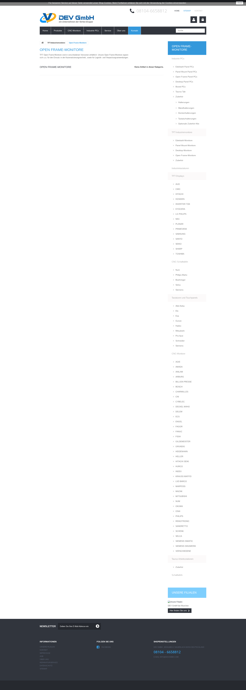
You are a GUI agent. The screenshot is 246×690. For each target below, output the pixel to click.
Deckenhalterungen (187, 113)
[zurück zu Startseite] (42, 43)
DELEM (178, 411)
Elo (176, 311)
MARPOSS (180, 486)
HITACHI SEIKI (182, 461)
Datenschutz (46, 666)
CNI (177, 397)
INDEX (178, 471)
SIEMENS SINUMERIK (185, 546)
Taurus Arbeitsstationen (182, 559)
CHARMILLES (181, 392)
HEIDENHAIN (181, 451)
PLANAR (179, 224)
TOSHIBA (179, 254)
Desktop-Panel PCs (184, 82)
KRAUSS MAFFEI (183, 476)
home (177, 11)
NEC (177, 219)
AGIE (177, 362)
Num (177, 270)
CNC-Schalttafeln (180, 261)
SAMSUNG (180, 234)
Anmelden (202, 19)
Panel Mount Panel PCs (186, 72)
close (239, 3)
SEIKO (178, 244)
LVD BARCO (181, 481)
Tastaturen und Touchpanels (185, 297)
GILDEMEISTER (182, 441)
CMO (177, 189)
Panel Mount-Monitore (185, 145)
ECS (177, 416)
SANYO (178, 239)
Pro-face (179, 336)
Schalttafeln (177, 575)
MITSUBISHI (181, 496)
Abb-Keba (179, 306)
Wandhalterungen (186, 108)
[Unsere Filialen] (187, 602)
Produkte (58, 30)
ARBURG (179, 377)
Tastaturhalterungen (187, 119)
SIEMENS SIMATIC (184, 541)
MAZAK (178, 491)
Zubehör (179, 96)
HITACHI (179, 194)
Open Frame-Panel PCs (186, 77)
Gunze (178, 321)
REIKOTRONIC (182, 521)
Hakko (178, 326)
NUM (177, 501)
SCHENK (179, 531)
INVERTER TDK (182, 204)
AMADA (179, 367)
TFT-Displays (178, 176)
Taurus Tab (180, 91)
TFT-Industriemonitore (56, 43)
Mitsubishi (179, 331)
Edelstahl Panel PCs (184, 67)
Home (45, 30)
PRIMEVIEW (181, 229)
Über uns (121, 30)
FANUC (178, 431)
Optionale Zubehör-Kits (188, 123)
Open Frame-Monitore (185, 155)
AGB (41, 656)
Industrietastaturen (180, 168)
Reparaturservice (49, 663)
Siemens (179, 290)
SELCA (178, 536)
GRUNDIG (180, 446)
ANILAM (179, 372)
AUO (177, 184)
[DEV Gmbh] (67, 18)
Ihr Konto (193, 19)
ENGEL (178, 421)
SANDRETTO (181, 526)
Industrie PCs (93, 30)
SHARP (178, 249)
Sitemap (187, 11)
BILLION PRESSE (183, 382)
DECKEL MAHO (182, 406)
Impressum (45, 653)
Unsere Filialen (184, 592)
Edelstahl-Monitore (183, 140)
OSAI (177, 511)
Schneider (180, 341)
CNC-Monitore (74, 30)
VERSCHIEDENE (183, 551)
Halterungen (183, 102)
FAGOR (179, 426)
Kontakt (198, 11)
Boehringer (180, 280)
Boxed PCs (180, 87)
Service (107, 30)
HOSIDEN (179, 199)
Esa (177, 316)
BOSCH (179, 387)
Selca (178, 285)
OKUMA (179, 506)
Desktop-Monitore (183, 150)
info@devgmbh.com (169, 657)
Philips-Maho (181, 275)
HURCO (179, 466)
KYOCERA (180, 209)
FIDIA (178, 436)
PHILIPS (179, 516)
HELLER (179, 456)
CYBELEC (180, 401)
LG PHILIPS (180, 214)
